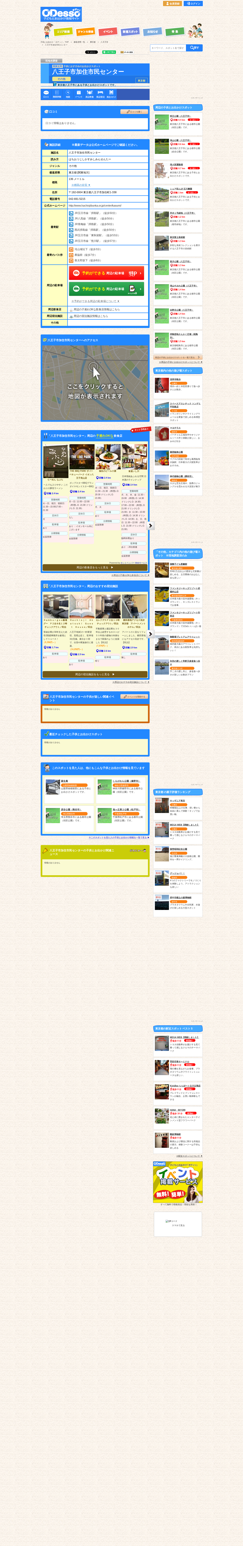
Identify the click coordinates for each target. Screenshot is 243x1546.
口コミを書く (136, 112)
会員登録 (175, 3)
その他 (61, 79)
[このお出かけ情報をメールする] (126, 53)
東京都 (141, 80)
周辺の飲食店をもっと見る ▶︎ (95, 567)
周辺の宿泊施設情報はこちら (91, 316)
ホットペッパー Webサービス (134, 563)
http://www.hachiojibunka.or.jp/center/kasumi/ (95, 205)
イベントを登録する (136, 696)
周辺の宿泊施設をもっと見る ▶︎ (95, 674)
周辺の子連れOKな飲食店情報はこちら (97, 309)
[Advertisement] (143, 14)
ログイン (195, 3)
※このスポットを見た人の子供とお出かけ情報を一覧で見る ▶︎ (119, 837)
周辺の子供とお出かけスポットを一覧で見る (175, 357)
